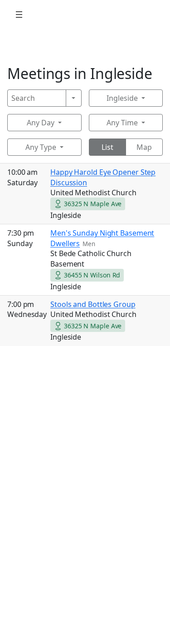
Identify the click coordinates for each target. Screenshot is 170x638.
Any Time (122, 123)
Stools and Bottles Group (93, 304)
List (107, 147)
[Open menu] (19, 14)
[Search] (74, 98)
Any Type (40, 147)
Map (144, 147)
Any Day (40, 123)
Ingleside (122, 98)
